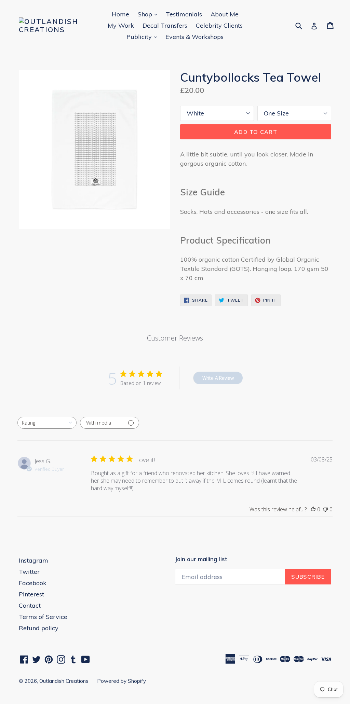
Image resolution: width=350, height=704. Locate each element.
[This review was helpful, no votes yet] (313, 509)
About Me (225, 14)
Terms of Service (43, 617)
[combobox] (47, 423)
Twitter (29, 572)
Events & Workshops (194, 37)
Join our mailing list (201, 559)
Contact (30, 605)
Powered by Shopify (121, 681)
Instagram (33, 560)
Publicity (143, 36)
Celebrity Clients (219, 25)
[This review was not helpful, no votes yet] (325, 509)
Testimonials (184, 14)
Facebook (32, 583)
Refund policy (38, 628)
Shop (149, 14)
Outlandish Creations (64, 681)
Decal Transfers (165, 25)
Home (120, 14)
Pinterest (31, 594)
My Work (121, 25)
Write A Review (218, 378)
